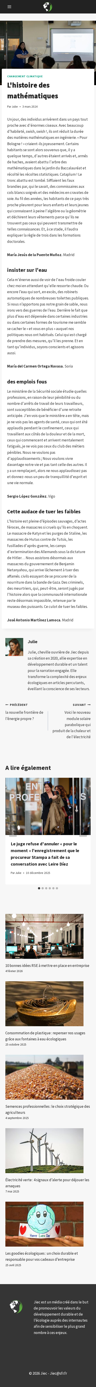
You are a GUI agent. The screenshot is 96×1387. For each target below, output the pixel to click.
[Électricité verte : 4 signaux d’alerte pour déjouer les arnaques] (48, 1150)
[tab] (39, 888)
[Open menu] (9, 6)
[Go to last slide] (13, 831)
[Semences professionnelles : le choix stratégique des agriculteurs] (48, 1077)
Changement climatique (25, 76)
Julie (33, 642)
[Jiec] (48, 6)
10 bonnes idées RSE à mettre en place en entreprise (47, 965)
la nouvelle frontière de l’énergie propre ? (24, 712)
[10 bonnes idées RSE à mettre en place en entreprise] (48, 936)
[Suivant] (83, 831)
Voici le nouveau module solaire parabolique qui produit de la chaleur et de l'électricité (71, 721)
